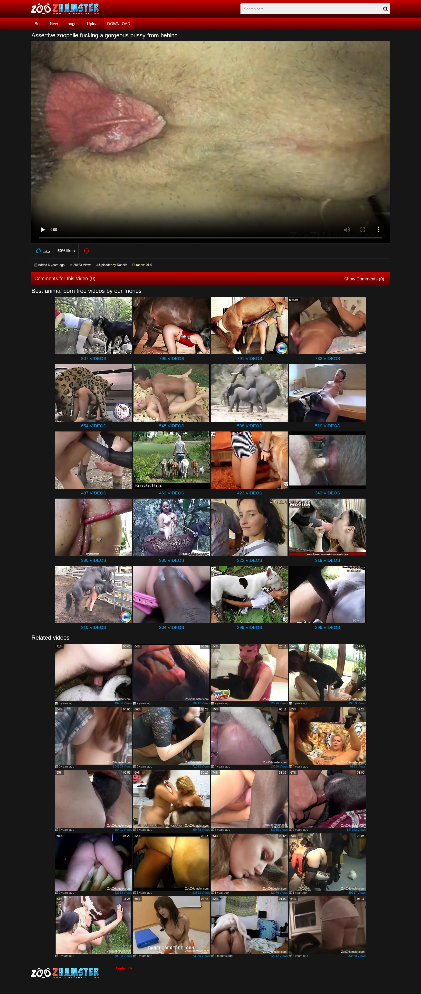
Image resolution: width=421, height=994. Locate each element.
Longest (72, 24)
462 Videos (171, 493)
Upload (93, 24)
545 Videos (171, 425)
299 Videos (249, 627)
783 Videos (327, 358)
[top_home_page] (67, 8)
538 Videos (249, 425)
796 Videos (171, 358)
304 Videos (171, 627)
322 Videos (249, 560)
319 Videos (327, 560)
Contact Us (124, 968)
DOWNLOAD (118, 24)
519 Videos (327, 425)
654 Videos (93, 425)
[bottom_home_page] (73, 973)
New (54, 24)
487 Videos (93, 493)
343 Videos (327, 493)
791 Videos (249, 358)
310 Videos (93, 627)
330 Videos (93, 560)
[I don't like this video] (87, 251)
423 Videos (249, 493)
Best (38, 24)
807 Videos (93, 358)
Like (46, 251)
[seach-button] (385, 8)
